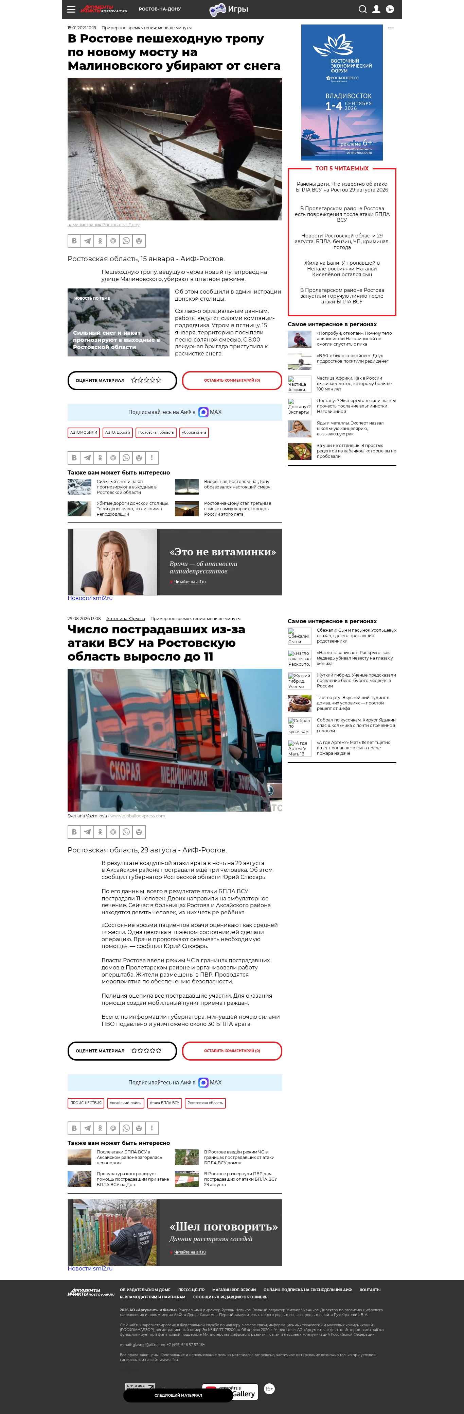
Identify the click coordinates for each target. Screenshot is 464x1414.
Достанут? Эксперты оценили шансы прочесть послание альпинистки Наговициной (356, 406)
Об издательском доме (145, 1290)
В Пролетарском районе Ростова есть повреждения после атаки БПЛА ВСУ (342, 214)
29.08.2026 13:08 (84, 618)
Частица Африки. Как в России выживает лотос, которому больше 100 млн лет (354, 384)
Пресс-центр (191, 1290)
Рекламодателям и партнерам (152, 1297)
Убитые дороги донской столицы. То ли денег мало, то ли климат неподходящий (133, 509)
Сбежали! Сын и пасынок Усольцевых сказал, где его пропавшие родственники (356, 636)
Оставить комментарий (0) (232, 380)
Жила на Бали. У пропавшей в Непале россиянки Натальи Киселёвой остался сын (342, 269)
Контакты (370, 1290)
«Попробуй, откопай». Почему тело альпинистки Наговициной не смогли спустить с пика (354, 339)
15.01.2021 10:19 (82, 27)
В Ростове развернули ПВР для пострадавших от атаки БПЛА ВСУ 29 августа (240, 1179)
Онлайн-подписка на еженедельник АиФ (308, 1290)
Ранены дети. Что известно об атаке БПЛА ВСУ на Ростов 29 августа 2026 (342, 187)
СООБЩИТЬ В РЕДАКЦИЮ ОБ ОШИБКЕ (230, 1297)
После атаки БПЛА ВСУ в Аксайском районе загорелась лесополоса (129, 1157)
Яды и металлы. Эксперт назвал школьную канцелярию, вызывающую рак (350, 428)
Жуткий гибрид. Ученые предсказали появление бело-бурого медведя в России (356, 680)
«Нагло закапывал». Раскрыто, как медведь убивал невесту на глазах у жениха (355, 658)
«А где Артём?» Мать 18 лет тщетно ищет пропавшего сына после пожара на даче (354, 748)
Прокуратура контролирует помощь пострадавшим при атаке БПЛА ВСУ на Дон (133, 1179)
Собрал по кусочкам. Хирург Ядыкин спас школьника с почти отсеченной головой (356, 725)
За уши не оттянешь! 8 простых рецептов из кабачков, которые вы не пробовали (356, 451)
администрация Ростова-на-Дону (104, 224)
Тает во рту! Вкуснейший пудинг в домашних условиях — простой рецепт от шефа (353, 703)
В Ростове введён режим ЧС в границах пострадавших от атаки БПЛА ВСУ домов (239, 1157)
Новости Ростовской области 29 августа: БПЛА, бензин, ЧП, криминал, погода (342, 241)
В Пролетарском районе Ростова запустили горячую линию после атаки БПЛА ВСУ (342, 296)
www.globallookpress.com (137, 815)
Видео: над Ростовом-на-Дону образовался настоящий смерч (237, 484)
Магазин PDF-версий (234, 1290)
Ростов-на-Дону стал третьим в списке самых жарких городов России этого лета (237, 509)
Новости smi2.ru (90, 598)
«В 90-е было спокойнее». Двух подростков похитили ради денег (353, 358)
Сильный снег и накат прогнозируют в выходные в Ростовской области (127, 487)
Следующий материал (178, 1395)
